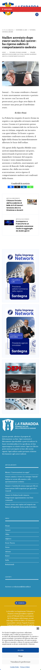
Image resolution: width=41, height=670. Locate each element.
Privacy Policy (25, 667)
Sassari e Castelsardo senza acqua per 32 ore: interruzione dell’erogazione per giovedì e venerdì (21, 488)
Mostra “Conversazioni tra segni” (17, 472)
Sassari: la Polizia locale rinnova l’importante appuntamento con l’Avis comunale (19, 497)
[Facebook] (37, 14)
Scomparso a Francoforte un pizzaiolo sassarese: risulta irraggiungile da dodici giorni (24, 225)
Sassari (10, 31)
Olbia (7, 534)
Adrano (8, 551)
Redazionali (9, 564)
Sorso (7, 547)
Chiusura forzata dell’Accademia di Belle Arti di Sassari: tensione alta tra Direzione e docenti (14, 204)
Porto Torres (10, 543)
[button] (38, 628)
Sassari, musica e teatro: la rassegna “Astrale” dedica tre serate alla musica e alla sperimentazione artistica (21, 479)
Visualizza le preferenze (20, 662)
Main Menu (8, 9)
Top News (32, 30)
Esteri (7, 556)
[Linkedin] (24, 187)
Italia (7, 560)
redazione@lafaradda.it (22, 587)
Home (4, 52)
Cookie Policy (14, 667)
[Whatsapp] (30, 187)
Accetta (21, 650)
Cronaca (5, 31)
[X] (17, 187)
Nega (20, 656)
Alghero (8, 539)
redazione (10, 30)
